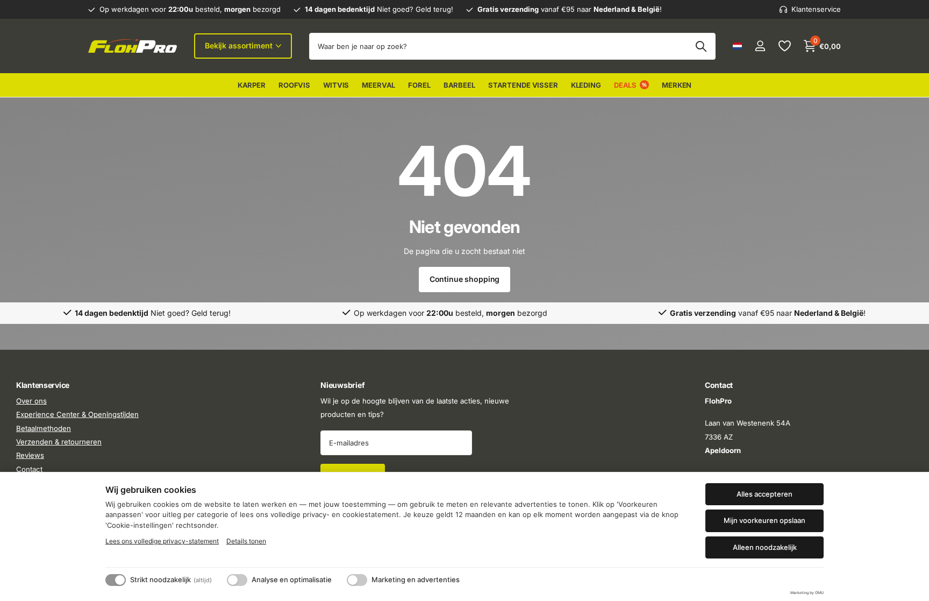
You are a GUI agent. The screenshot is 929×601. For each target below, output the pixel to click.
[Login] (760, 46)
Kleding (586, 85)
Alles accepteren (764, 494)
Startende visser (523, 85)
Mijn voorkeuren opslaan (764, 520)
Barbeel (459, 85)
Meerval (378, 85)
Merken (676, 85)
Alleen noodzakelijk (765, 547)
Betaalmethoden (43, 428)
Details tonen (246, 541)
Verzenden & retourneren (59, 441)
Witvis (336, 85)
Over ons (31, 401)
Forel (419, 85)
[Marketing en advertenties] (357, 580)
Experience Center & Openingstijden (77, 415)
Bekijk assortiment (239, 45)
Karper (252, 85)
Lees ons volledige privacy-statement (162, 541)
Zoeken (701, 46)
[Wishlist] (784, 46)
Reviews (30, 455)
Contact (29, 469)
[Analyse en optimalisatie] (237, 580)
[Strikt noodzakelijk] (115, 580)
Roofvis (294, 85)
